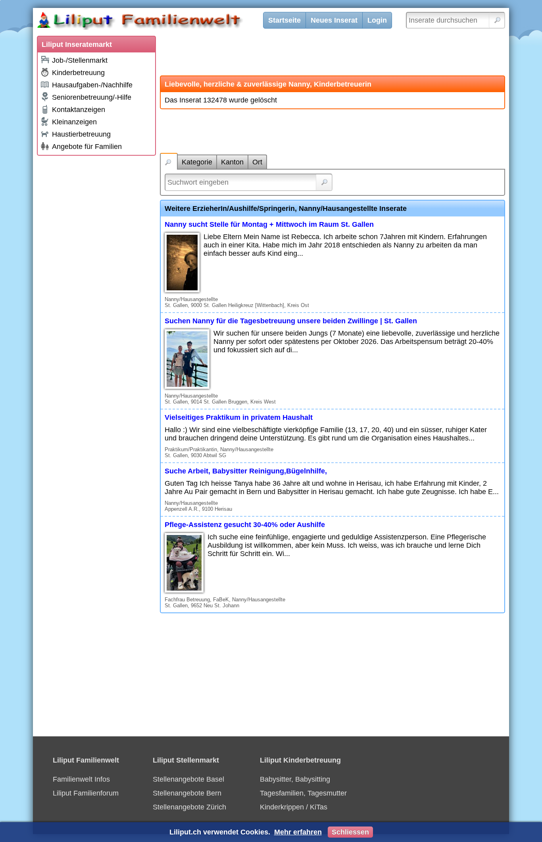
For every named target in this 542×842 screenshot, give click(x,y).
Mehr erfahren (298, 832)
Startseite (284, 20)
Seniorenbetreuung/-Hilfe (91, 97)
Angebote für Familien (87, 147)
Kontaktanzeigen (78, 110)
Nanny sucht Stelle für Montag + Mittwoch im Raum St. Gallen (269, 224)
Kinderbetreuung (78, 73)
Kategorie (197, 162)
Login (377, 20)
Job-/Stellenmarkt (80, 60)
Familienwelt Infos (81, 779)
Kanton (232, 162)
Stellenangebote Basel (188, 779)
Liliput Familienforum (86, 793)
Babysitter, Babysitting (295, 779)
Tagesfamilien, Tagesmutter (303, 793)
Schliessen (350, 832)
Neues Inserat (334, 20)
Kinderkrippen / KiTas (293, 807)
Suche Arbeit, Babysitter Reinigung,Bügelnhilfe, (246, 471)
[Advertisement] (96, 279)
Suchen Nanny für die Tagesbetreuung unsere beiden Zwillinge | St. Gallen (291, 321)
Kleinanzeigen (74, 122)
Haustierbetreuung (81, 134)
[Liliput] (154, 22)
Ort (257, 162)
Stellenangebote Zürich (189, 807)
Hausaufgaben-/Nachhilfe (92, 85)
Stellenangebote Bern (187, 793)
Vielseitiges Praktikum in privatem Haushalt (239, 417)
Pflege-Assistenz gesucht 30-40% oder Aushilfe (245, 525)
